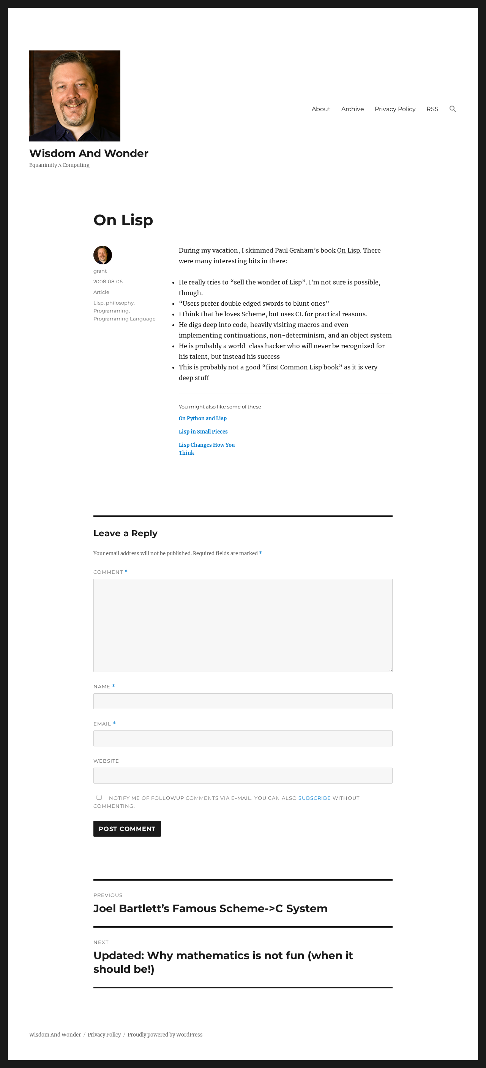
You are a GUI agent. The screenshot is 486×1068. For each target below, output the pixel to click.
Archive (352, 109)
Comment (110, 572)
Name (104, 686)
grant (100, 271)
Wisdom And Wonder (88, 153)
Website (106, 761)
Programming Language (124, 319)
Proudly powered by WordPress (165, 1035)
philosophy (120, 303)
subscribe (314, 798)
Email (104, 724)
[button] (453, 109)
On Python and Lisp (203, 418)
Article (101, 292)
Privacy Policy (395, 109)
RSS (432, 109)
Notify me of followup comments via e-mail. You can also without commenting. (226, 802)
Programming (111, 311)
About (321, 109)
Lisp (98, 303)
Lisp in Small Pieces (203, 432)
